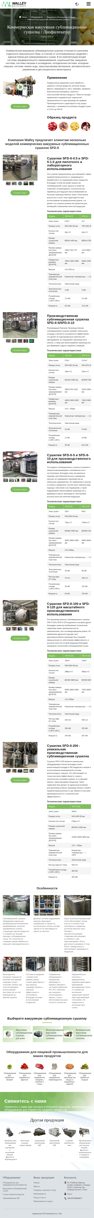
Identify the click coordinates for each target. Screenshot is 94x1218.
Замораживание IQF (11, 1198)
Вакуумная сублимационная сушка (61, 17)
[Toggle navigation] (88, 4)
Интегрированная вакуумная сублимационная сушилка (53, 1034)
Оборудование (37, 17)
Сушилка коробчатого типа (69, 1143)
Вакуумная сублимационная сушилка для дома (23, 1034)
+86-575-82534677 (74, 1198)
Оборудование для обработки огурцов (85, 1076)
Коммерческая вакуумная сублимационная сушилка (83, 1034)
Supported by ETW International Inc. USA (47, 1214)
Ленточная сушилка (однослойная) (25, 1143)
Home (24, 17)
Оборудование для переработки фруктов (25, 1076)
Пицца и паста (40, 1197)
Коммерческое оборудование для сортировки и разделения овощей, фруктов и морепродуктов (11, 1150)
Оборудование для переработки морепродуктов (55, 1076)
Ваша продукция (44, 1177)
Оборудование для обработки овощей (10, 1076)
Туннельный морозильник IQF (54, 1143)
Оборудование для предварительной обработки (15, 1184)
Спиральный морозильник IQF (40, 1143)
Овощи (36, 1183)
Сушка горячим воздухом (13, 1194)
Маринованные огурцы (43, 1201)
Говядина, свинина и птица (45, 1190)
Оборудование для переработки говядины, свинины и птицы (40, 1078)
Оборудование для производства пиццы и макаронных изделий (70, 1078)
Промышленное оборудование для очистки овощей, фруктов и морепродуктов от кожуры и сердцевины (85, 1149)
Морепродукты (40, 1194)
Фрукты (37, 1186)
